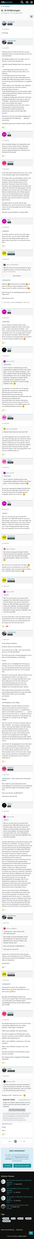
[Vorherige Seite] (10, 1141)
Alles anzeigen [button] (17, 276)
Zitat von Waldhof (11, 928)
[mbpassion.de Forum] (7, 2)
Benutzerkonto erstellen (22, 1165)
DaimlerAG (7, 280)
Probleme (5, 1218)
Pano (8, 1207)
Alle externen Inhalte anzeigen (17, 1110)
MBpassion (9, 1184)
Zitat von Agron (10, 549)
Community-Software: (17, 1236)
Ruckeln (20, 1218)
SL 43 (13, 1218)
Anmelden (8, 1165)
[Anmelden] (27, 2)
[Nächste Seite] (24, 1141)
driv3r (5, 513)
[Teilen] (31, 16)
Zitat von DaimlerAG (12, 264)
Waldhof (6, 231)
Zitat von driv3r (10, 1081)
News (8, 1185)
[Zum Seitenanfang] (31, 1233)
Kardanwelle (6, 1221)
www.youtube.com (24, 1100)
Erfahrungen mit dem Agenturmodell (17, 1205)
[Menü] (31, 2)
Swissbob (18, 302)
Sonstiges (9, 1208)
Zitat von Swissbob (11, 429)
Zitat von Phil (10, 361)
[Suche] (22, 2)
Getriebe (28, 1218)
